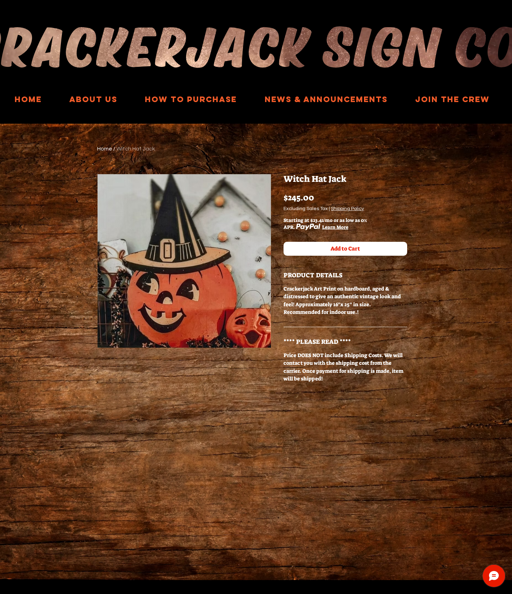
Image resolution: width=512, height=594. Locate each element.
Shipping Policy (347, 208)
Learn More (335, 227)
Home (104, 149)
